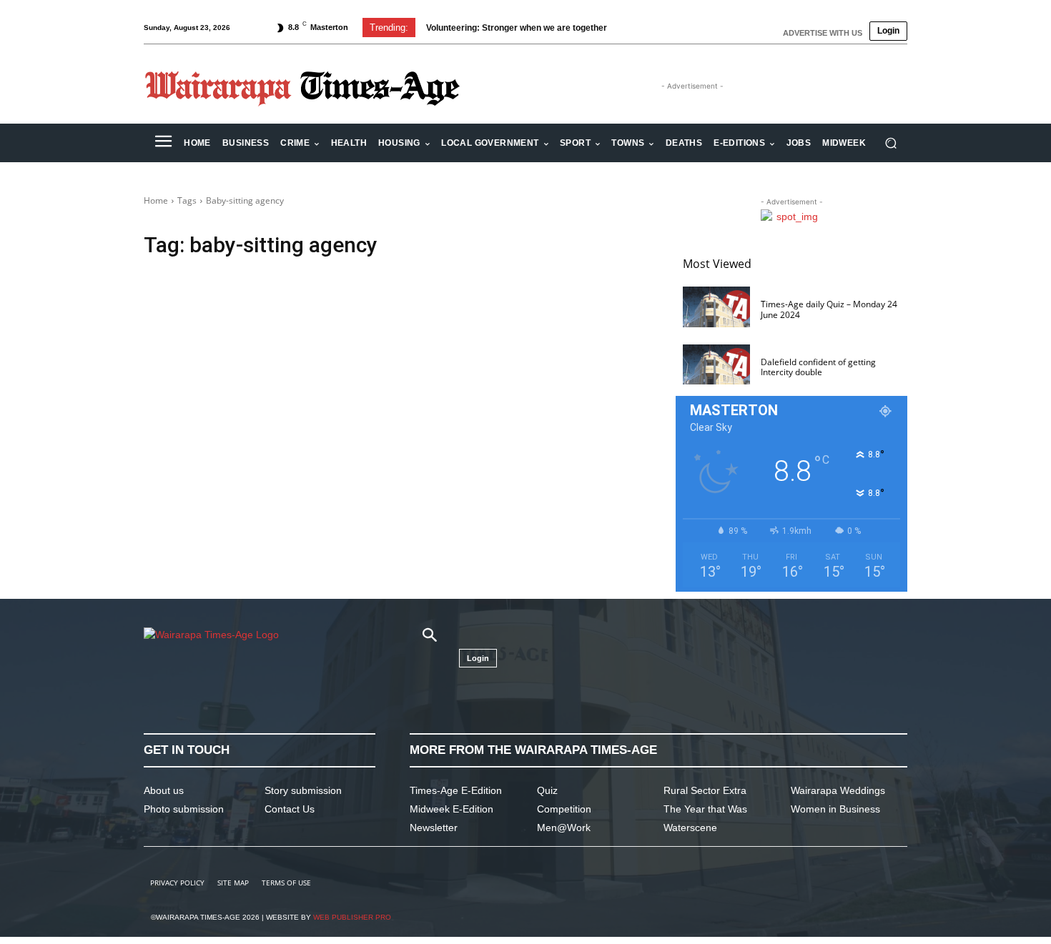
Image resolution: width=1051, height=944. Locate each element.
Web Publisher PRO (352, 917)
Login (888, 31)
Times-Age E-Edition (456, 790)
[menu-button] (163, 143)
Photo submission (184, 809)
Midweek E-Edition (451, 809)
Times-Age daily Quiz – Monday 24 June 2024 (829, 309)
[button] (890, 143)
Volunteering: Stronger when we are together (516, 28)
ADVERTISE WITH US (822, 33)
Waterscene (690, 827)
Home (156, 200)
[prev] (634, 27)
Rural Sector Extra (704, 790)
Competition (564, 809)
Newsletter (434, 827)
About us (164, 790)
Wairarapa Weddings (838, 790)
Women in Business (835, 809)
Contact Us (290, 809)
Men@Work (564, 827)
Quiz (547, 790)
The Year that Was (705, 809)
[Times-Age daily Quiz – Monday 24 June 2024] (716, 307)
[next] (657, 27)
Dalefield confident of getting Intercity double (818, 367)
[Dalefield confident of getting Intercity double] (716, 364)
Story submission (303, 790)
